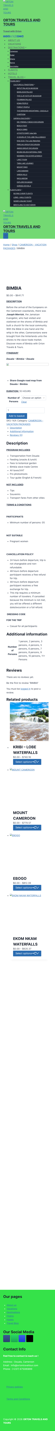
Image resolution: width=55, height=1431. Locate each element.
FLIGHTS (13, 70)
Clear (24, 402)
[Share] (40, 3)
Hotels (10, 1319)
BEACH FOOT (22, 126)
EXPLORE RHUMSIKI (24, 182)
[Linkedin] (22, 36)
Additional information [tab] (22, 431)
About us (11, 1305)
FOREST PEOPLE (23, 107)
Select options (23, 761)
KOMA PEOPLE (22, 103)
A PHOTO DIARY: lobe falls (27, 133)
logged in (25, 688)
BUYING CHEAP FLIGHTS (23, 193)
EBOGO (20, 878)
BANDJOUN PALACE (25, 92)
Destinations (13, 1312)
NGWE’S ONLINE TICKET (22, 201)
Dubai (12, 55)
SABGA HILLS (22, 175)
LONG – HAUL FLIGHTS (22, 197)
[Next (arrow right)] (50, 715)
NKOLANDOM (22, 178)
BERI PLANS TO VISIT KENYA (24, 205)
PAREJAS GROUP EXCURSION (28, 145)
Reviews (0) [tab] (16, 435)
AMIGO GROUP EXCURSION (27, 148)
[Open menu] (5, 236)
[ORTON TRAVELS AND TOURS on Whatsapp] (14, 1338)
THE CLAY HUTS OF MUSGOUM (29, 96)
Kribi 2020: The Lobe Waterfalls (28, 141)
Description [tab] (16, 427)
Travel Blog (13, 1323)
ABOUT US (14, 40)
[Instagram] (16, 36)
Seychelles (14, 66)
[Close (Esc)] (46, 3)
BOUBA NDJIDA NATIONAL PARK (29, 152)
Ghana (12, 59)
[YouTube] (20, 36)
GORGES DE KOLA (24, 186)
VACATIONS (14, 44)
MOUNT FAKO (22, 167)
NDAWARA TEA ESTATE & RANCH (29, 156)
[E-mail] (4, 36)
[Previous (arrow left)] (4, 715)
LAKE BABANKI (22, 171)
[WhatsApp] (11, 36)
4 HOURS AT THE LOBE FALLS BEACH (31, 137)
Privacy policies (14, 1387)
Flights (10, 1316)
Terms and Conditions (18, 1399)
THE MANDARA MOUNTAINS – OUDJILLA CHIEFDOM (32, 112)
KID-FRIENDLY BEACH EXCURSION (30, 122)
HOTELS (12, 73)
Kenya (12, 63)
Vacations (12, 1308)
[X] (13, 36)
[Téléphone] (6, 36)
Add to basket (17, 415)
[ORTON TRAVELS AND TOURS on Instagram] (22, 1338)
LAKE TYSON (22, 160)
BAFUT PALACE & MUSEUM (27, 88)
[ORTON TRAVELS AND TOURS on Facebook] (6, 1338)
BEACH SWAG (22, 129)
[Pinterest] (18, 36)
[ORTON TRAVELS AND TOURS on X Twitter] (29, 1338)
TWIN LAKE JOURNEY (25, 163)
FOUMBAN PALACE (24, 100)
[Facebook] (9, 36)
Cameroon (14, 51)
